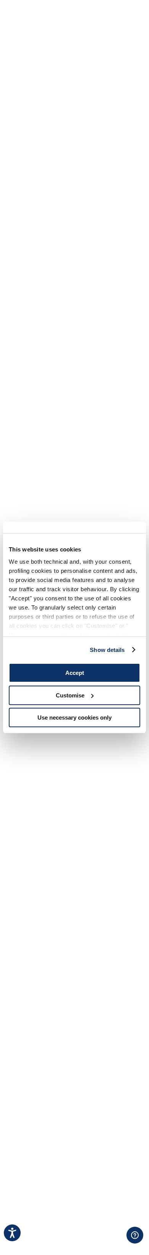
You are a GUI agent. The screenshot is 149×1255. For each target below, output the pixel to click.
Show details (107, 650)
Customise (70, 695)
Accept (74, 673)
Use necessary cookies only (74, 717)
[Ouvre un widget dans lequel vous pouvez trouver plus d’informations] (103, 1241)
